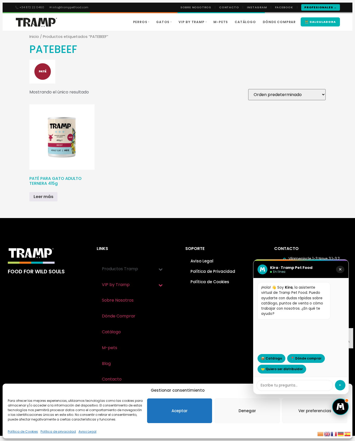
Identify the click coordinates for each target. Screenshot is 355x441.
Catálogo (245, 22)
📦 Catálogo (271, 358)
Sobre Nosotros (195, 7)
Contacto (229, 7)
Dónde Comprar (279, 22)
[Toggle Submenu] (161, 269)
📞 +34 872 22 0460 (29, 7)
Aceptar (180, 410)
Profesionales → (320, 7)
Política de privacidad (58, 431)
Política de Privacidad (212, 271)
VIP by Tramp (193, 22)
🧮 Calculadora (320, 22)
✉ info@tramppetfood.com (68, 7)
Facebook (284, 7)
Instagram (257, 7)
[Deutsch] (341, 434)
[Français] (334, 434)
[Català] (320, 434)
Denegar (247, 410)
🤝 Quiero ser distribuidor (282, 369)
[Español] (347, 434)
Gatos (164, 22)
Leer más (43, 197)
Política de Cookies (23, 431)
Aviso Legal (87, 431)
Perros (141, 22)
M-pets (220, 22)
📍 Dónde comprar (306, 358)
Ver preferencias (314, 410)
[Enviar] (340, 385)
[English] (327, 434)
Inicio (34, 36)
